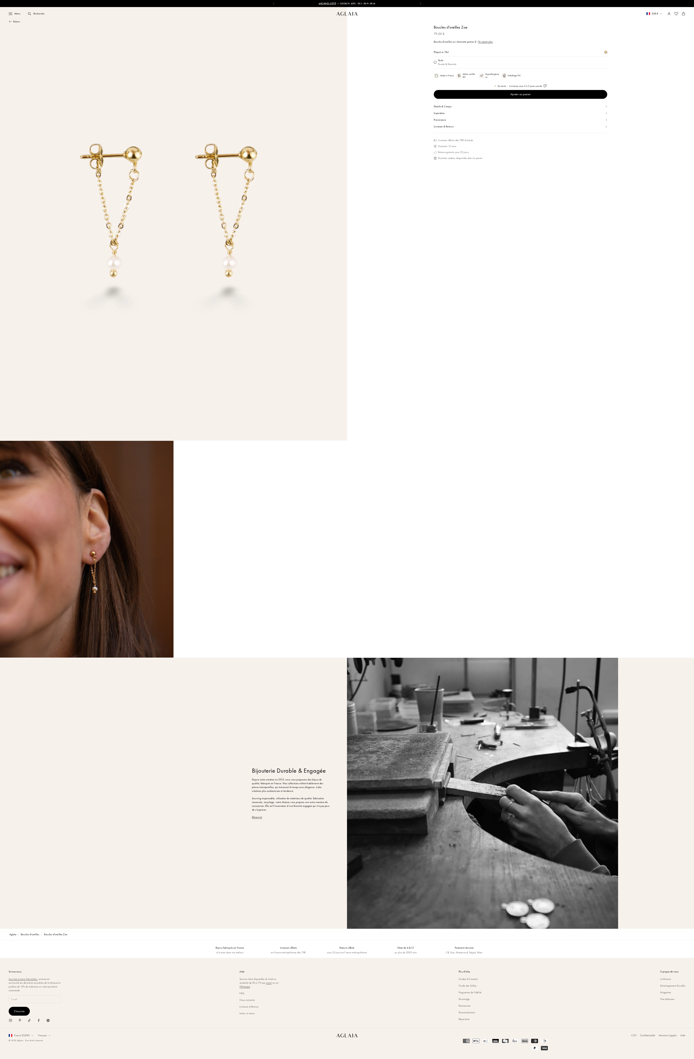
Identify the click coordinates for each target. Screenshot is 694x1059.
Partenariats (465, 1005)
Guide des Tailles (468, 985)
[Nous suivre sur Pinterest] (20, 1020)
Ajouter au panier (520, 94)
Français (42, 1035)
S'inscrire (19, 1011)
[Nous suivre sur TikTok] (29, 1020)
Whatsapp (244, 986)
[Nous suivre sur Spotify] (48, 1020)
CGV (634, 1035)
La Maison (665, 979)
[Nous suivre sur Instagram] (10, 1020)
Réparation (464, 1019)
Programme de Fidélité (470, 992)
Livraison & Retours (249, 1006)
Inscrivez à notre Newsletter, (23, 979)
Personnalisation (467, 1012)
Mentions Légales (668, 1035)
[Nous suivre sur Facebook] (38, 1020)
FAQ (241, 993)
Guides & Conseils (468, 979)
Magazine (665, 992)
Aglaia (12, 934)
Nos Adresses (667, 999)
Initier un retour (247, 1013)
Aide (682, 1035)
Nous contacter (247, 1000)
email (269, 982)
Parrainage (464, 999)
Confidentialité (647, 1035)
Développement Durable (672, 985)
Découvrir (257, 817)
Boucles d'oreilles (30, 934)
